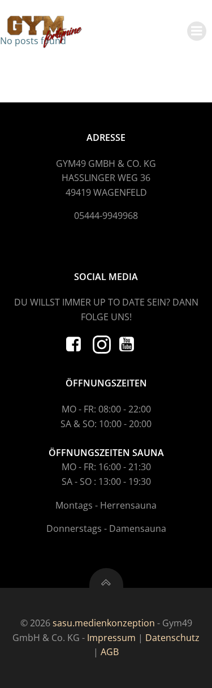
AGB (110, 652)
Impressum (111, 637)
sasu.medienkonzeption (104, 623)
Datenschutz (172, 637)
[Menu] (196, 31)
